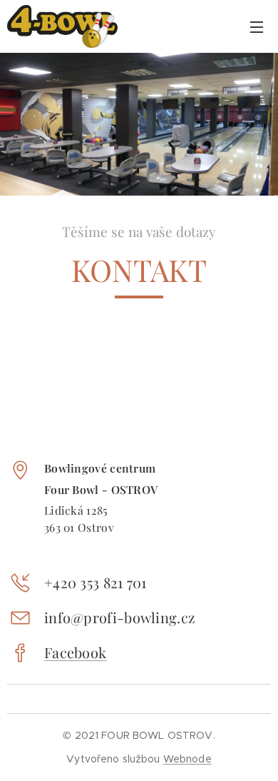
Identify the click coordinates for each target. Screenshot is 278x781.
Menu (256, 26)
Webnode (187, 758)
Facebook (75, 652)
